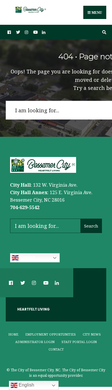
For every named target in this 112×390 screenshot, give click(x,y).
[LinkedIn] (43, 32)
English (27, 257)
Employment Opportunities (50, 334)
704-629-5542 (24, 207)
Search (91, 226)
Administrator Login (35, 342)
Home (13, 334)
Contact (56, 349)
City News (92, 334)
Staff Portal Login (79, 342)
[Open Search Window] (103, 32)
